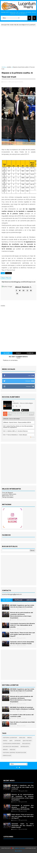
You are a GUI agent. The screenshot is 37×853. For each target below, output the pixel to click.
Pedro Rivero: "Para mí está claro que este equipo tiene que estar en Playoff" (22, 634)
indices (12, 749)
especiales (7, 755)
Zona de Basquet (7, 492)
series (5, 749)
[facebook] (17, 767)
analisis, (21, 81)
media (29, 737)
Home (3, 67)
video (5, 740)
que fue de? (27, 740)
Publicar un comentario (10, 360)
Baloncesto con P (7, 495)
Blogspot (18, 851)
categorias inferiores (11, 743)
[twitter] (19, 767)
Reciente (7, 600)
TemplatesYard (19, 848)
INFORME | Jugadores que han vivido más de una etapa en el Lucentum (22, 787)
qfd (11, 740)
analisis (9, 67)
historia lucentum (10, 737)
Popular (18, 600)
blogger (7, 353)
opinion (18, 740)
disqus (18, 353)
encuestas (26, 743)
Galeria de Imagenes (10, 746)
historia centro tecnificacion (14, 752)
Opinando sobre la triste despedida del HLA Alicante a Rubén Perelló (22, 825)
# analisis (8, 273)
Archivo (30, 600)
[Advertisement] (18, 46)
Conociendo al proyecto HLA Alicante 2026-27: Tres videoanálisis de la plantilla (22, 625)
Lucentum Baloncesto (9, 494)
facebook (30, 353)
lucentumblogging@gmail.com (12, 594)
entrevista (25, 746)
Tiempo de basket (7, 497)
